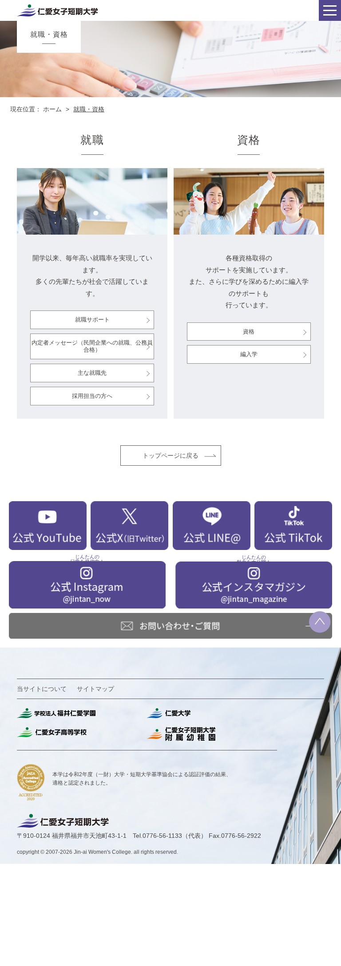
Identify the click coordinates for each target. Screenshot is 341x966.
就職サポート (92, 319)
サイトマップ (95, 688)
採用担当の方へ (92, 396)
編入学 (249, 354)
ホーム (52, 109)
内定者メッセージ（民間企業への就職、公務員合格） (92, 346)
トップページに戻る (170, 455)
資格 (248, 331)
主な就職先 (92, 372)
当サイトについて (42, 688)
